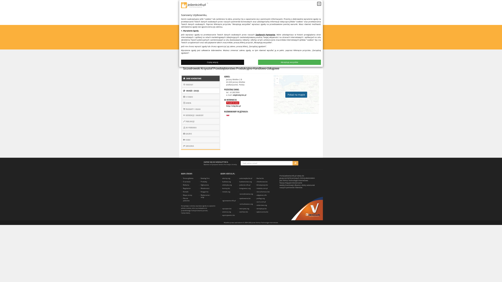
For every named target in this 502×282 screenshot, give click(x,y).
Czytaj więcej (212, 62)
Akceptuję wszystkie (289, 62)
